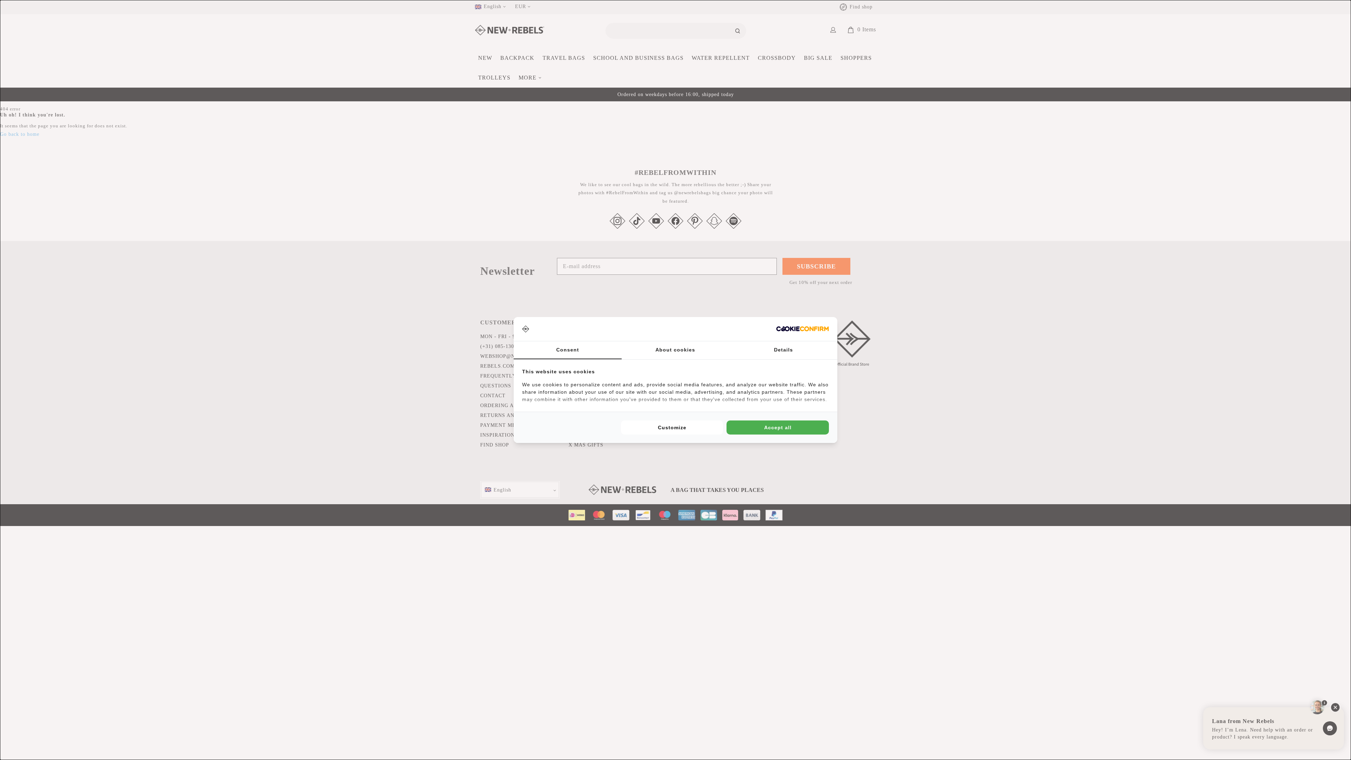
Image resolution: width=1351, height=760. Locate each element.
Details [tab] (783, 350)
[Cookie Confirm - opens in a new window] (802, 328)
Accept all (778, 427)
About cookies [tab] (675, 350)
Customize (672, 427)
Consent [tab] (567, 350)
